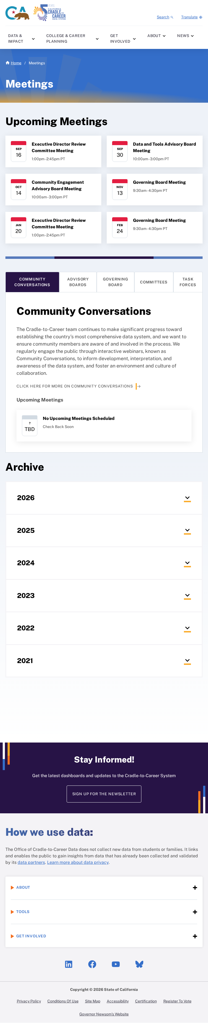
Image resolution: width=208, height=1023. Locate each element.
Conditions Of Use (63, 1001)
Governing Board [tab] (115, 282)
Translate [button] (189, 17)
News (183, 36)
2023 (32, 602)
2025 (32, 536)
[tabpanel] (104, 372)
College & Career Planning (66, 39)
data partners (31, 862)
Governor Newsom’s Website (104, 1014)
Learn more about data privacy (78, 862)
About (154, 36)
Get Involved (120, 39)
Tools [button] (23, 912)
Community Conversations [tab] (32, 282)
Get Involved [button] (31, 936)
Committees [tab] (154, 282)
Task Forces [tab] (188, 282)
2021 (32, 667)
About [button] (23, 887)
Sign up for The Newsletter (104, 794)
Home (16, 63)
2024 (32, 569)
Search (163, 17)
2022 (32, 634)
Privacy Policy (29, 1001)
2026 (32, 504)
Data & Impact (15, 39)
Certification (146, 1001)
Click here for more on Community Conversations (75, 386)
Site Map (92, 1001)
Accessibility (118, 1001)
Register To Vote (177, 1001)
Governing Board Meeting (159, 182)
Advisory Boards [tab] (78, 282)
